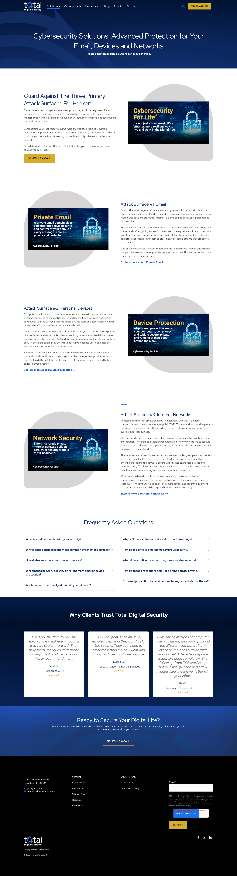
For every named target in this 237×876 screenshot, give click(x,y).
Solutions (52, 6)
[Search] (183, 6)
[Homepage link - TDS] (33, 844)
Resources (91, 6)
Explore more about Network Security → (146, 493)
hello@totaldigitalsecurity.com (41, 791)
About (117, 6)
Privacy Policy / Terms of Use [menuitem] (36, 849)
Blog (107, 6)
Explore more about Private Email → (143, 262)
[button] (198, 838)
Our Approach (72, 6)
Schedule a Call (39, 158)
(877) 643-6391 (35, 788)
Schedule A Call (118, 741)
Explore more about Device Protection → (49, 369)
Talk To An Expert (199, 6)
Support (132, 6)
